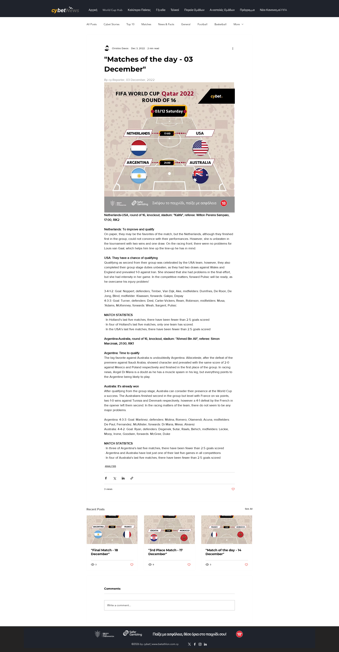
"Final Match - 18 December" (104, 552)
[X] (189, 644)
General (186, 24)
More (237, 24)
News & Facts (166, 24)
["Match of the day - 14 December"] (226, 529)
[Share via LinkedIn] (123, 478)
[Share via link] (131, 478)
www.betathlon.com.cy (165, 644)
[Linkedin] (205, 644)
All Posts (92, 24)
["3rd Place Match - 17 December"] (169, 529)
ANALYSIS (110, 466)
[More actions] (233, 48)
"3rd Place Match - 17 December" (165, 552)
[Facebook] (195, 644)
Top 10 (130, 24)
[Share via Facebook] (106, 478)
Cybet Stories (111, 24)
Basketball (221, 24)
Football (202, 24)
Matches (146, 24)
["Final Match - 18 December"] (112, 529)
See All (248, 508)
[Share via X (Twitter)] (114, 478)
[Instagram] (200, 644)
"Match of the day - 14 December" (223, 552)
